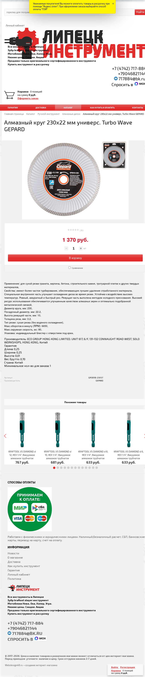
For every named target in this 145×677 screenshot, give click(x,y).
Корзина (23, 91)
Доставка (14, 561)
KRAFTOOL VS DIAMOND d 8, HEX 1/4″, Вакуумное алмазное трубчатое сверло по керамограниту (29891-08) (93, 458)
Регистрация (127, 667)
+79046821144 (22, 628)
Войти (114, 667)
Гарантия (14, 570)
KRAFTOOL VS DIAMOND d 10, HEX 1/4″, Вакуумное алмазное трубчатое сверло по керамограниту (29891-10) (58, 458)
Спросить (121, 84)
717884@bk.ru (27, 633)
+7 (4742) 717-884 (25, 623)
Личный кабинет (19, 574)
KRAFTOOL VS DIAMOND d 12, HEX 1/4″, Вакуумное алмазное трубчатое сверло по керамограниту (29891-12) (22, 458)
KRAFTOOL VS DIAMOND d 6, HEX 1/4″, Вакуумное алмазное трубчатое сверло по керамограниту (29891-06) (129, 458)
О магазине (15, 557)
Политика (14, 578)
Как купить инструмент (24, 566)
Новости (13, 553)
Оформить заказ (28, 98)
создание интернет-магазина (41, 665)
